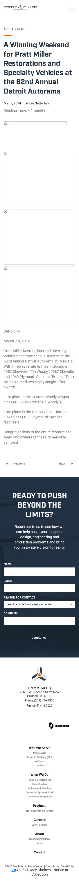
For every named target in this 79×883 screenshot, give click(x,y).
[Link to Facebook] (33, 719)
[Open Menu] (72, 8)
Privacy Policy (52, 866)
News (21, 29)
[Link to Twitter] (39, 719)
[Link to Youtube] (53, 719)
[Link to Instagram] (46, 719)
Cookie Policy (67, 866)
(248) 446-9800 (44, 700)
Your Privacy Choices (34, 870)
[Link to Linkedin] (26, 719)
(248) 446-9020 (42, 705)
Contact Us (39, 637)
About (8, 29)
